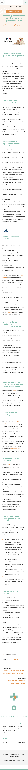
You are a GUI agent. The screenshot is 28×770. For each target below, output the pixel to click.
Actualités (4, 716)
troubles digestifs (15, 448)
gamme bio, (9, 365)
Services (11, 716)
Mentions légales (14, 756)
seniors (10, 312)
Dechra (14, 390)
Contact (25, 716)
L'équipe (18, 716)
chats (8, 464)
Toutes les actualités (14, 7)
